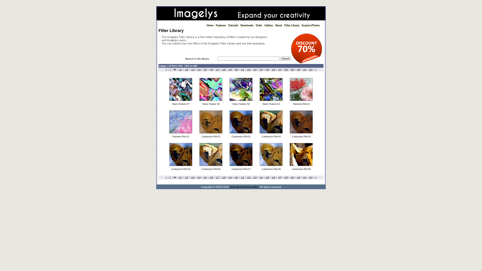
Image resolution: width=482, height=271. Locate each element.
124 (199, 70)
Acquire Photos (311, 25)
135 (267, 70)
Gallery (269, 25)
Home (210, 25)
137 (279, 70)
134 (261, 70)
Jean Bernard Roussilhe (244, 186)
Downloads (246, 25)
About (278, 25)
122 (186, 70)
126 (211, 70)
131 (242, 70)
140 (298, 70)
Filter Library (291, 25)
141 (304, 70)
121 (180, 70)
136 (273, 70)
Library (162, 66)
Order (259, 25)
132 (248, 70)
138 (286, 70)
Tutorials (233, 25)
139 (292, 70)
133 (255, 70)
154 (311, 70)
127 (217, 70)
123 (192, 70)
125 (205, 70)
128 (224, 70)
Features (221, 25)
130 (236, 70)
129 (230, 70)
